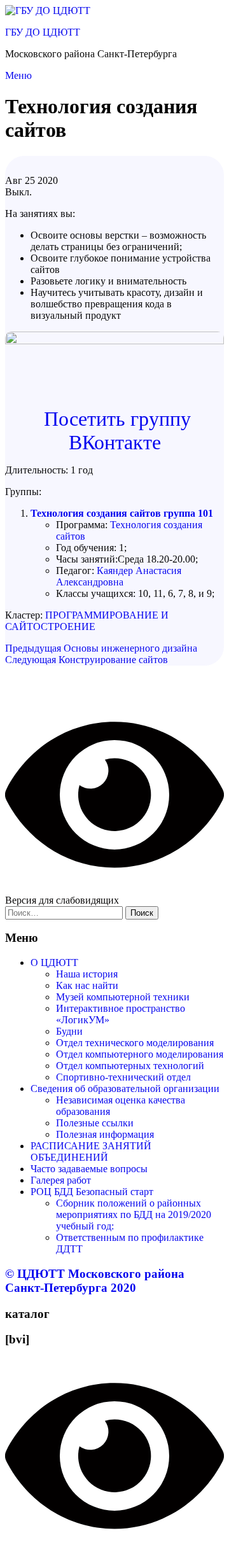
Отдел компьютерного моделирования (139, 1054)
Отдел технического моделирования (135, 1042)
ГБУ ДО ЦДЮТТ (42, 32)
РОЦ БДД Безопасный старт (92, 1191)
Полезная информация (105, 1134)
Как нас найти (87, 985)
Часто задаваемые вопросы (89, 1168)
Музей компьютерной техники (123, 996)
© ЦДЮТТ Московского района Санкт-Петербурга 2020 (94, 1280)
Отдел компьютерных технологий (130, 1065)
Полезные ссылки (95, 1122)
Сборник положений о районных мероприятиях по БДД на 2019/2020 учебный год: (133, 1214)
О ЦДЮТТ (54, 962)
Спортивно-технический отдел (123, 1077)
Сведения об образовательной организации (125, 1088)
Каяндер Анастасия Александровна (118, 576)
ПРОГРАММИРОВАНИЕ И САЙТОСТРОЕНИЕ (87, 621)
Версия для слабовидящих (62, 900)
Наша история (87, 974)
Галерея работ (61, 1180)
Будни (69, 1031)
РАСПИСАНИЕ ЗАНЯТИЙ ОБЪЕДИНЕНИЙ (91, 1151)
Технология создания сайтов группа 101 (122, 513)
